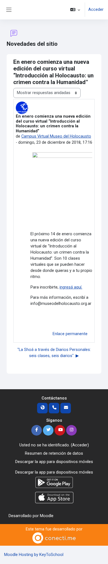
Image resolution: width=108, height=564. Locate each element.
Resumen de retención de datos (54, 453)
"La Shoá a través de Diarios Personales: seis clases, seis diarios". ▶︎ (54, 352)
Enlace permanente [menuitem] (70, 333)
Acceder (96, 9)
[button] (75, 9)
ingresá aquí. (71, 287)
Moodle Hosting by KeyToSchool (33, 554)
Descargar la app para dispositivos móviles (54, 461)
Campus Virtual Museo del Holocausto (56, 136)
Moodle (46, 515)
